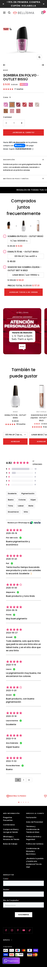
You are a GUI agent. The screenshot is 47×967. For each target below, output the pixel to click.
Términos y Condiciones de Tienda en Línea (32, 829)
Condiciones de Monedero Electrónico (32, 851)
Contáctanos (9, 825)
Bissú (5, 70)
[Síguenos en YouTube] (24, 930)
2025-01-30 (11, 587)
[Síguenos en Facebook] (6, 930)
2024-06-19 (11, 610)
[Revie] (35, 522)
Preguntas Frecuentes (8, 818)
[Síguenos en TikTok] (30, 930)
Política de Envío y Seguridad (33, 837)
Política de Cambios (34, 844)
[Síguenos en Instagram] (12, 930)
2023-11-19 (11, 664)
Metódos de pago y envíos (15, 179)
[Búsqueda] (9, 12)
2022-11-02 (11, 761)
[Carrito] (42, 12)
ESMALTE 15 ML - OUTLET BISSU (15, 416)
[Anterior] (4, 65)
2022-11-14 (11, 738)
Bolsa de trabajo (10, 844)
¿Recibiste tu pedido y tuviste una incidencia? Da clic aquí (35, 862)
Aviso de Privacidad (34, 822)
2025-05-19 (11, 533)
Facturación (31, 817)
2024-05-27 (12, 632)
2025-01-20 (11, 559)
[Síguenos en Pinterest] (18, 930)
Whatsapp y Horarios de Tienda (11, 837)
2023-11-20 (11, 690)
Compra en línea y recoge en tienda (11, 830)
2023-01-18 (11, 716)
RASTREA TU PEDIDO (17, 796)
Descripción (9, 160)
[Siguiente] (43, 65)
